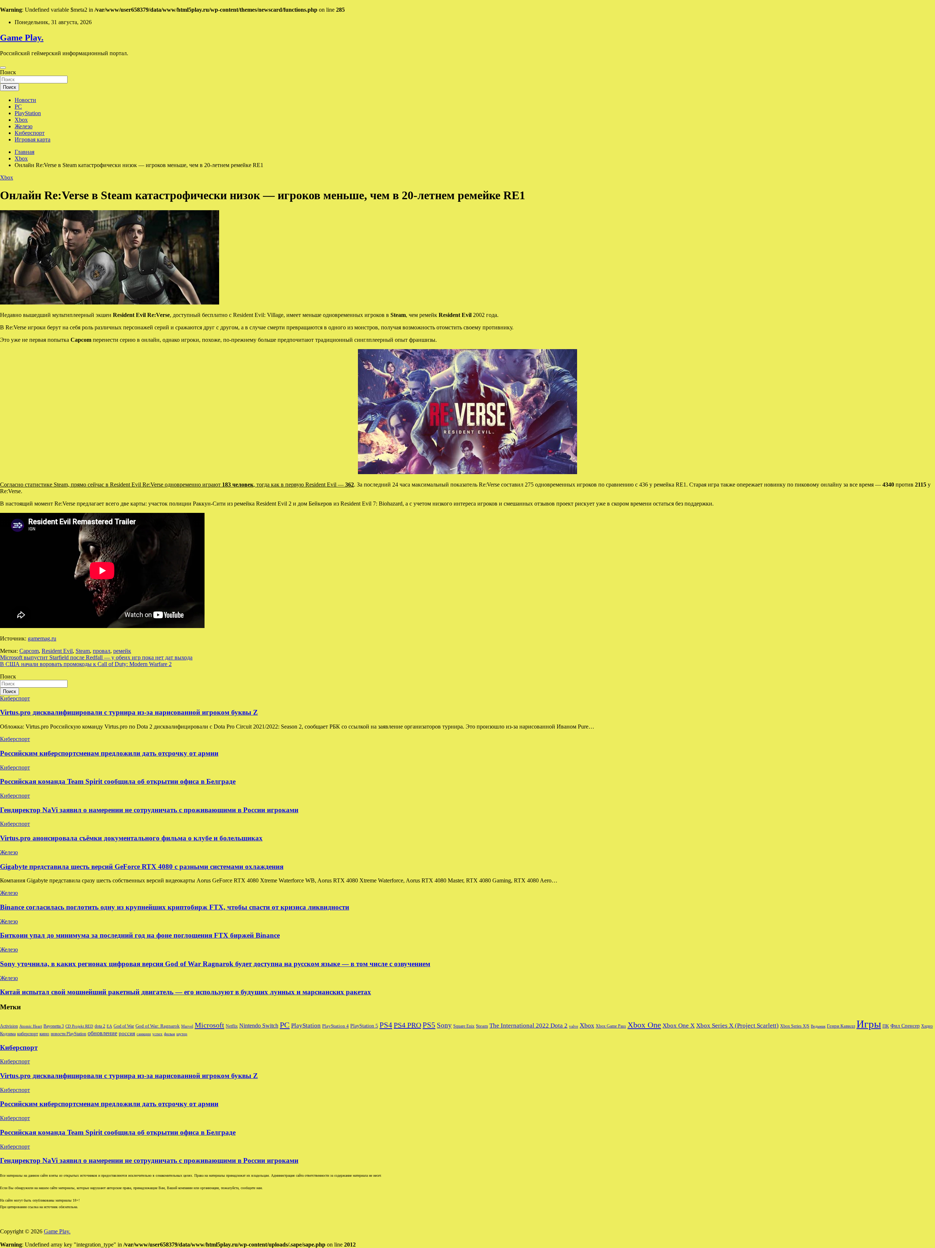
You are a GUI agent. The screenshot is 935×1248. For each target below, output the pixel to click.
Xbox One (644, 1024)
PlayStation (28, 113)
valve (573, 1026)
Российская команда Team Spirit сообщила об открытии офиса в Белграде (118, 781)
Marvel (187, 1026)
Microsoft (209, 1025)
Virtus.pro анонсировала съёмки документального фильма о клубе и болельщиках (131, 838)
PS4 (385, 1025)
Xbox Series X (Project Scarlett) (737, 1025)
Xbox (21, 120)
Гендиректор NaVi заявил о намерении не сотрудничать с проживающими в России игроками (149, 810)
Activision (9, 1026)
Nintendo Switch (258, 1025)
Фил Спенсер (905, 1026)
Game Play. (21, 37)
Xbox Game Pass (611, 1026)
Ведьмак (818, 1026)
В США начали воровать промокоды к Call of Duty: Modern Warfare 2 (86, 664)
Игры (868, 1024)
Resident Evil (57, 651)
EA (109, 1026)
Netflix (232, 1026)
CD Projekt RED (79, 1026)
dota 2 (100, 1026)
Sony (444, 1025)
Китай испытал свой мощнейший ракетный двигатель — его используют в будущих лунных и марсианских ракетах (185, 992)
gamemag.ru (42, 638)
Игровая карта (32, 139)
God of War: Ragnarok (158, 1026)
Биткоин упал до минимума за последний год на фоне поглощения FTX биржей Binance (140, 935)
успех (157, 1034)
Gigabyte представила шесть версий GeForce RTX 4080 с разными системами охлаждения (141, 866)
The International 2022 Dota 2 (528, 1025)
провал (101, 651)
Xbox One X (679, 1025)
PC (18, 106)
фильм (169, 1034)
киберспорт (27, 1034)
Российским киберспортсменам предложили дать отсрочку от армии (109, 753)
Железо (24, 126)
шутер (181, 1034)
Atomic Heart (30, 1026)
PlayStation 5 (364, 1026)
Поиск (8, 72)
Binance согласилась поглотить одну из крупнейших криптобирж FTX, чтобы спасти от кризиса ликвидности (174, 907)
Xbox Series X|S (794, 1026)
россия (127, 1033)
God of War (124, 1026)
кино (44, 1033)
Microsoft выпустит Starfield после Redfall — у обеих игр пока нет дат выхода (96, 657)
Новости (25, 100)
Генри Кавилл (841, 1026)
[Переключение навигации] (3, 68)
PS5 (429, 1025)
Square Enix (463, 1026)
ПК (885, 1026)
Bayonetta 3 (53, 1026)
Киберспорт (30, 133)
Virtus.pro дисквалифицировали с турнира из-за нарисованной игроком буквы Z (129, 712)
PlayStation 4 (335, 1026)
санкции (144, 1034)
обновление (102, 1033)
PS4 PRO (407, 1025)
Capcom (29, 651)
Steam (83, 651)
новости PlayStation (68, 1033)
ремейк (122, 651)
